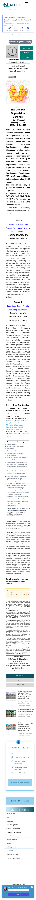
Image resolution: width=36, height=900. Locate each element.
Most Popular (10, 814)
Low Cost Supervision (20, 800)
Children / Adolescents (13, 832)
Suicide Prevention (12, 839)
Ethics (8, 817)
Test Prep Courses (12, 836)
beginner (22, 473)
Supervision (10, 821)
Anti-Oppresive (11, 847)
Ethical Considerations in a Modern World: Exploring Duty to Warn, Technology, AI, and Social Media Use (26, 695)
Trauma (8, 843)
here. (19, 573)
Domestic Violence (12, 854)
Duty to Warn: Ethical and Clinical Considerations (26, 710)
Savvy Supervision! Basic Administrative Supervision (14, 424)
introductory (21, 471)
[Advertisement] (15, 869)
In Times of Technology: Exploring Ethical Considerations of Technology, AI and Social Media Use (25, 726)
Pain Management (12, 825)
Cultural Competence (13, 828)
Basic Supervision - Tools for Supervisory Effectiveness (15, 428)
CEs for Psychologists (13, 858)
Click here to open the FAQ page (20, 42)
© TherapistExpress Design (18, 884)
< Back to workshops (17, 35)
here (9, 213)
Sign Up (18, 894)
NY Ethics (9, 851)
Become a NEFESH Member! (20, 783)
